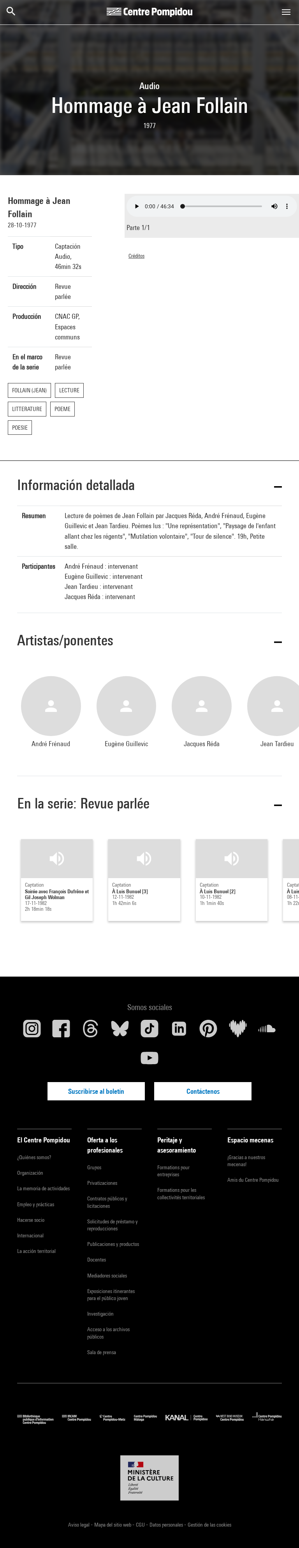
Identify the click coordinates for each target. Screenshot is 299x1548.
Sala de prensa (101, 1352)
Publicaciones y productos (113, 1244)
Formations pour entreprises (173, 1170)
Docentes (96, 1259)
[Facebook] (61, 1031)
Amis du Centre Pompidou (253, 1180)
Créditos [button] (136, 256)
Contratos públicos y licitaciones (107, 1202)
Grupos (94, 1167)
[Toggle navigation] (286, 12)
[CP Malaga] (149, 1422)
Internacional (30, 1235)
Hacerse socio (30, 1220)
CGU (141, 1525)
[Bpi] (39, 1422)
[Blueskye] (120, 1031)
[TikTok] (149, 1031)
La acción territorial (36, 1251)
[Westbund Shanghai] (234, 1422)
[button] (149, 486)
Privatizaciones (102, 1183)
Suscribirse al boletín (96, 1091)
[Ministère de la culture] (149, 1478)
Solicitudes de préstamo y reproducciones (112, 1225)
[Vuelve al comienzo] (280, 1529)
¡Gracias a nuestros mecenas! (246, 1160)
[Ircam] (80, 1422)
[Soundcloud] (267, 1031)
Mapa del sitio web (113, 1525)
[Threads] (91, 1031)
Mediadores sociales (107, 1275)
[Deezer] (238, 1031)
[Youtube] (149, 1061)
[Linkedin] (179, 1031)
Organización (30, 1173)
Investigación (100, 1314)
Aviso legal (79, 1525)
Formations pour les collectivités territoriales (181, 1193)
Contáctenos (203, 1091)
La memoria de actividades (43, 1188)
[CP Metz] (117, 1422)
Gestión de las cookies (209, 1525)
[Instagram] (32, 1031)
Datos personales (167, 1525)
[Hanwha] (267, 1422)
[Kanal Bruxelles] (190, 1422)
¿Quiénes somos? (34, 1157)
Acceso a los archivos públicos (108, 1332)
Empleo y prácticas (35, 1204)
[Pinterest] (208, 1031)
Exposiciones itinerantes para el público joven (111, 1294)
